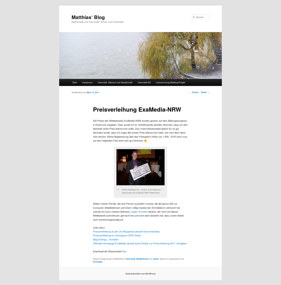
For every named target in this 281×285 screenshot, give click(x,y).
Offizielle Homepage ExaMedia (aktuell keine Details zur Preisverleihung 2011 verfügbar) (140, 243)
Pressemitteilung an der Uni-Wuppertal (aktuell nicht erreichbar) (126, 231)
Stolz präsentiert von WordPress (141, 273)
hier (124, 251)
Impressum (87, 82)
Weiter (205, 92)
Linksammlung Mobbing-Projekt (170, 82)
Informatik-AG (144, 82)
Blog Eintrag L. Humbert (105, 239)
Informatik (130, 258)
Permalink (97, 261)
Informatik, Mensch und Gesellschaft (115, 82)
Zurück (194, 92)
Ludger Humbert (138, 211)
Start (74, 82)
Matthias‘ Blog (88, 17)
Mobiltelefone (142, 258)
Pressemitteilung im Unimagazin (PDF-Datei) (117, 235)
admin (156, 258)
